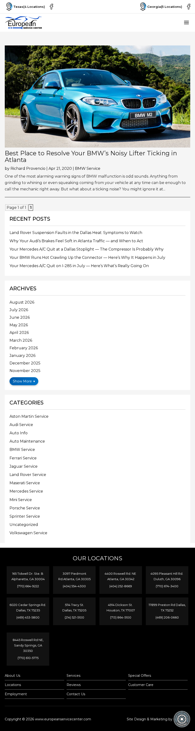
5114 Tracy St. (74, 605)
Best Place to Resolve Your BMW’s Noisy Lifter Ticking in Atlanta (91, 156)
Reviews (74, 685)
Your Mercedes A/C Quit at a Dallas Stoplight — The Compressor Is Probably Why (87, 249)
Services (73, 675)
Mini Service (21, 500)
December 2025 (25, 363)
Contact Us (76, 694)
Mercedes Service (26, 491)
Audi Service (21, 424)
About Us (12, 675)
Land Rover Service (28, 474)
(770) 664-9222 (28, 586)
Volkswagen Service (28, 533)
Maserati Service (25, 483)
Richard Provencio (27, 168)
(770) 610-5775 (28, 658)
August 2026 (22, 302)
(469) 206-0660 (167, 617)
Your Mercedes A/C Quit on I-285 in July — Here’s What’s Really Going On (79, 266)
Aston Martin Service (29, 416)
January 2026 (22, 355)
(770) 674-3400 (167, 586)
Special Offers (139, 675)
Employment (16, 694)
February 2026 (24, 348)
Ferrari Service (23, 458)
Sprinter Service (25, 516)
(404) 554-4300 (74, 586)
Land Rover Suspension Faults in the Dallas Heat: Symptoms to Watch (76, 232)
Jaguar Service (24, 466)
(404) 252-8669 (120, 586)
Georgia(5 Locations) (164, 7)
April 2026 (19, 332)
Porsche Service (25, 508)
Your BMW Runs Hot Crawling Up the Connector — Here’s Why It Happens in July (87, 257)
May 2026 (19, 325)
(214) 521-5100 (74, 617)
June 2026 (20, 317)
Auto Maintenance (27, 441)
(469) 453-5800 (27, 617)
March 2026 (21, 340)
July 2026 (19, 310)
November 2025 (25, 370)
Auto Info (19, 433)
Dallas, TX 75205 (74, 610)
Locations (13, 685)
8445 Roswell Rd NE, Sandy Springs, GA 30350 (28, 645)
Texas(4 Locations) (29, 7)
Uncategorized (24, 524)
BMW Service (87, 168)
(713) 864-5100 (120, 617)
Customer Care (140, 685)
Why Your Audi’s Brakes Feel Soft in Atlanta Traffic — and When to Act (76, 241)
